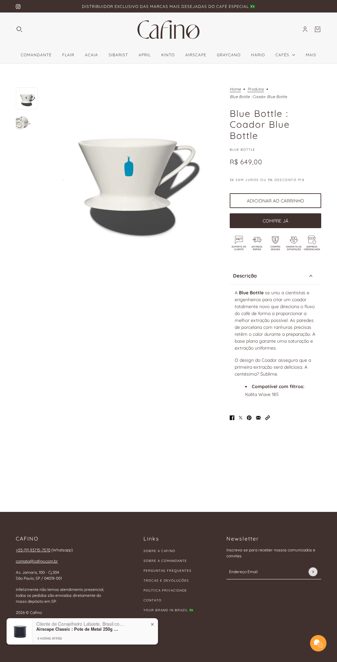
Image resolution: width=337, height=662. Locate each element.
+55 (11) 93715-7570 (33, 549)
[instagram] (18, 6)
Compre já (275, 221)
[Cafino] (168, 29)
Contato (152, 600)
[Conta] (305, 29)
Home (235, 89)
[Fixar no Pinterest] (249, 417)
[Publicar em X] (240, 417)
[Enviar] (312, 571)
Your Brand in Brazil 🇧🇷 (168, 610)
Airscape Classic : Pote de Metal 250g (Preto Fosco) (77, 619)
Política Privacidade (165, 590)
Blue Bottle (242, 149)
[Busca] (19, 29)
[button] (267, 417)
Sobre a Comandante (165, 561)
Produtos (255, 89)
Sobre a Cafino (159, 551)
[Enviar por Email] (258, 417)
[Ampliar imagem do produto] (133, 172)
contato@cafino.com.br (37, 561)
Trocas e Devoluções (166, 580)
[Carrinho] (317, 29)
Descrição (245, 276)
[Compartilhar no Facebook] (232, 417)
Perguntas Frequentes (167, 571)
